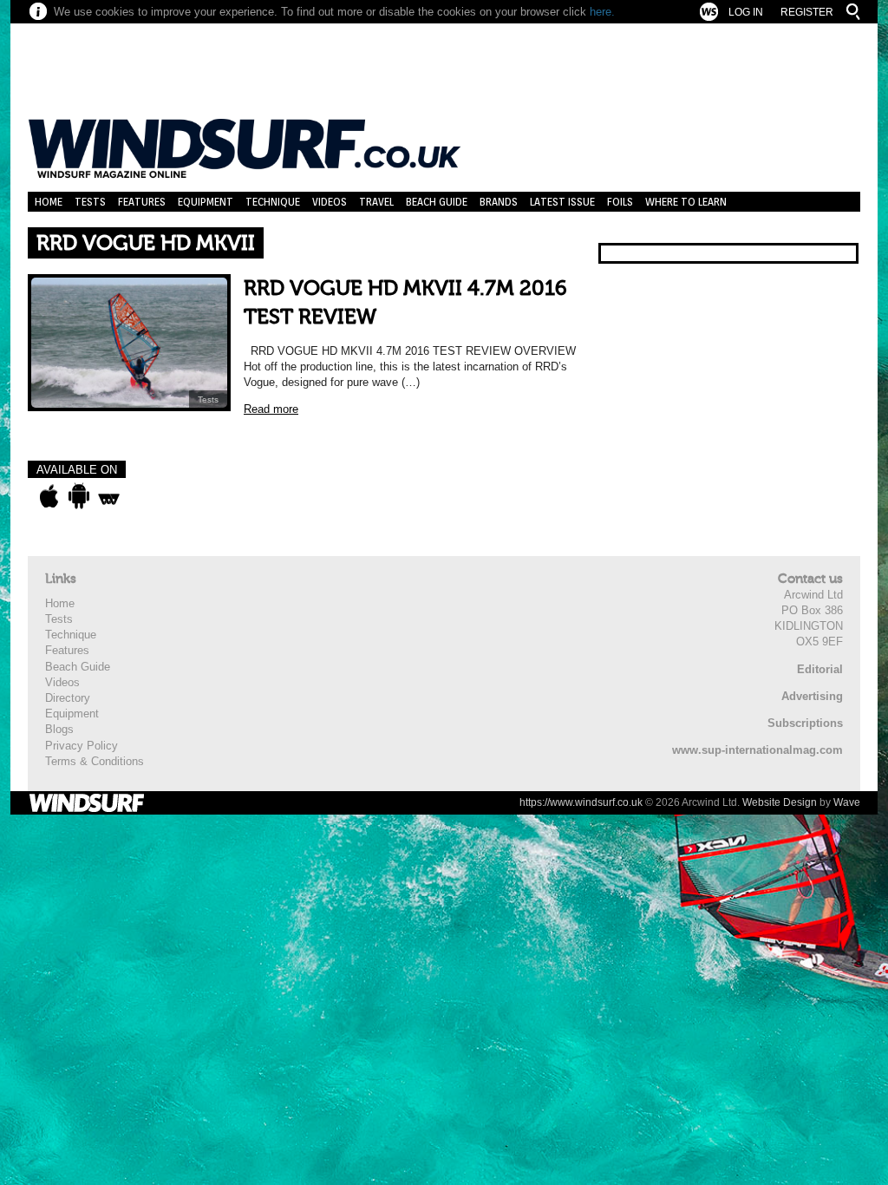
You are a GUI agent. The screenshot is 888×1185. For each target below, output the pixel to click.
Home (48, 201)
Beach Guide (436, 201)
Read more (271, 409)
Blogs (59, 729)
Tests (90, 201)
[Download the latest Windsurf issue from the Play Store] (78, 496)
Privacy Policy (81, 745)
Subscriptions (805, 723)
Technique (272, 201)
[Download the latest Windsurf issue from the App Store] (49, 496)
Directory (67, 697)
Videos (329, 201)
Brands (499, 201)
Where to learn (686, 201)
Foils (620, 201)
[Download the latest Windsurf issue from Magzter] (109, 496)
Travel (376, 201)
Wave (846, 802)
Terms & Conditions (94, 761)
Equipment (205, 201)
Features (142, 201)
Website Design (779, 802)
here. (602, 11)
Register (806, 12)
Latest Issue (562, 201)
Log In (745, 12)
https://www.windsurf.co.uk (581, 802)
